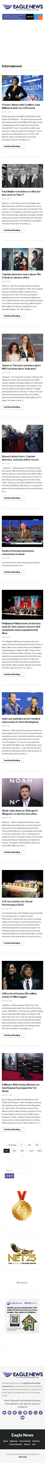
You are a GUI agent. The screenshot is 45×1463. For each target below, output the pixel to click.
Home (6, 1400)
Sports (27, 1404)
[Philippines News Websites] (22, 1208)
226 (22, 1151)
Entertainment (11, 1404)
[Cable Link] (22, 1316)
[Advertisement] (22, 37)
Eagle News (22, 1435)
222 (29, 1145)
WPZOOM (23, 1457)
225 (14, 1151)
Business (36, 1400)
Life (21, 1404)
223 (37, 1145)
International (25, 1400)
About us (35, 1404)
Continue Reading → (13, 146)
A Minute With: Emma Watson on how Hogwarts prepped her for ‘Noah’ (20, 1088)
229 (31, 1151)
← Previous (11, 1145)
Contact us (22, 1407)
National (14, 1400)
